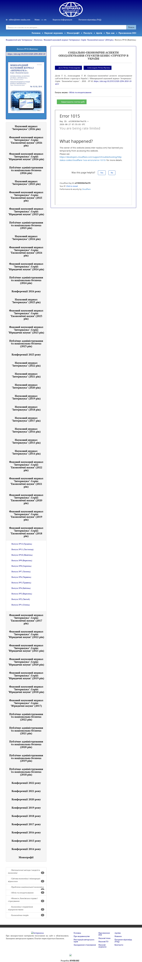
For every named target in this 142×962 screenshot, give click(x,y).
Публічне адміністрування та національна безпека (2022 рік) (26, 716)
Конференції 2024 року (26, 291)
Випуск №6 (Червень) (21, 577)
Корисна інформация (62, 19)
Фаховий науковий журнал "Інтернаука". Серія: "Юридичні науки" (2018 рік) (26, 689)
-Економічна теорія (27, 915)
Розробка (70, 960)
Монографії (73, 33)
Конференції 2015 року (26, 840)
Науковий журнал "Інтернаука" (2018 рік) (26, 408)
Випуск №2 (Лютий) (21, 599)
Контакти (119, 944)
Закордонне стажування (85, 944)
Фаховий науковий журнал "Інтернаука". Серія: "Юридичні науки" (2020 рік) (26, 661)
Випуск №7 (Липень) (21, 571)
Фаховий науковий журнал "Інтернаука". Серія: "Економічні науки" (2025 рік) (26, 196)
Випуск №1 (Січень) (21, 604)
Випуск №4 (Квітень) (21, 588)
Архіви (118, 933)
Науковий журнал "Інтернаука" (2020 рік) (26, 386)
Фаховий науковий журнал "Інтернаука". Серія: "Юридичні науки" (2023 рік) (26, 329)
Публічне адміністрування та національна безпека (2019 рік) (26, 758)
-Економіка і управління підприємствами (25, 908)
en (45, 19)
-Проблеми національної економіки (27, 888)
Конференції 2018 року (26, 816)
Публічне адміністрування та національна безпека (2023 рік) (26, 343)
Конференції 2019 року (26, 807)
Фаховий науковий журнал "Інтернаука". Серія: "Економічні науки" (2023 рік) (26, 314)
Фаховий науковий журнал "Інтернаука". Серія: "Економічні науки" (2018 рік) (78, 39)
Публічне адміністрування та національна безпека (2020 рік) (26, 744)
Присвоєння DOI (127, 33)
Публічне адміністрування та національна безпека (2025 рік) (26, 225)
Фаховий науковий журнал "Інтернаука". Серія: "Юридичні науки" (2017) (26, 703)
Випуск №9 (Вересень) (22, 560)
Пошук (131, 27)
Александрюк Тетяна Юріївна (98, 68)
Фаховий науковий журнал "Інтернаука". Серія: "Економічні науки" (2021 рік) (26, 482)
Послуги (87, 33)
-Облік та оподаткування (27, 892)
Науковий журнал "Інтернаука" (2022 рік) (26, 364)
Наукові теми (104, 938)
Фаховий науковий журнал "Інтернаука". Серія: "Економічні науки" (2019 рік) (26, 515)
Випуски (38, 39)
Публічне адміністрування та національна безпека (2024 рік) (26, 280)
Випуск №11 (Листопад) (23, 549)
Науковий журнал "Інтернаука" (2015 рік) (26, 441)
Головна (36, 33)
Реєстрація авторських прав (84, 940)
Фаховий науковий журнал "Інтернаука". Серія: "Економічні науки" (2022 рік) (26, 466)
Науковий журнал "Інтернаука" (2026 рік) (26, 128)
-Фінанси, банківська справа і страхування (25, 899)
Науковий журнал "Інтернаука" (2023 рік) (26, 301)
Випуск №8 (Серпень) (21, 566)
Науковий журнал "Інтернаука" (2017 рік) (26, 419)
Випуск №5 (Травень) (21, 582)
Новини (118, 936)
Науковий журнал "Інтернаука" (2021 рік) (26, 375)
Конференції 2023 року (26, 354)
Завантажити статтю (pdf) (73, 101)
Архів (99, 33)
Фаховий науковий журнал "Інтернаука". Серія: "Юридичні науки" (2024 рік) (26, 266)
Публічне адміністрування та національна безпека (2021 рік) (26, 730)
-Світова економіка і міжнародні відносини (25, 880)
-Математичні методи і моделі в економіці (25, 871)
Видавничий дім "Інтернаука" (19, 39)
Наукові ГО (103, 941)
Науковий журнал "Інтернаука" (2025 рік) (26, 183)
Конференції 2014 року (26, 849)
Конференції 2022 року (26, 782)
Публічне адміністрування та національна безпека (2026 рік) (26, 170)
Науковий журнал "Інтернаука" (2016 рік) (26, 430)
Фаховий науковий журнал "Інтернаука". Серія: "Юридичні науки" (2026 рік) (26, 156)
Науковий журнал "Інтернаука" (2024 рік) (26, 238)
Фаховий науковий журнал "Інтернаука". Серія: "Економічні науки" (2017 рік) (26, 619)
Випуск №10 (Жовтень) (22, 555)
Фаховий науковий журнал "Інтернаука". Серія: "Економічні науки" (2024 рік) (26, 251)
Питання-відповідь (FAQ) (89, 19)
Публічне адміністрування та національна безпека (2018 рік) (26, 771)
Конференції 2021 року (26, 791)
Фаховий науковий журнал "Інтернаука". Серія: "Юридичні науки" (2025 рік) (26, 211)
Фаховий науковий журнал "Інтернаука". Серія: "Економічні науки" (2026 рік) (26, 141)
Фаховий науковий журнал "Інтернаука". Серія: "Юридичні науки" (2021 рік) (26, 648)
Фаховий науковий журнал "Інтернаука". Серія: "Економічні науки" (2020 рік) (26, 499)
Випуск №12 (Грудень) (22, 543)
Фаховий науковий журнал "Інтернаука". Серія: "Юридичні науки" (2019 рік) (26, 675)
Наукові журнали (53, 33)
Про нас (110, 33)
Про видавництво (82, 936)
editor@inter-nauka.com (19, 19)
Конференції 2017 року (26, 824)
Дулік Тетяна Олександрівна (69, 68)
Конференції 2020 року (26, 799)
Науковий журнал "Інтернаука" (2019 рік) (26, 397)
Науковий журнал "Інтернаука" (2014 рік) (26, 452)
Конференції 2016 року (26, 832)
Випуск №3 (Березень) (22, 593)
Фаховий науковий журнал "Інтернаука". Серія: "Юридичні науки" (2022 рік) (26, 634)
